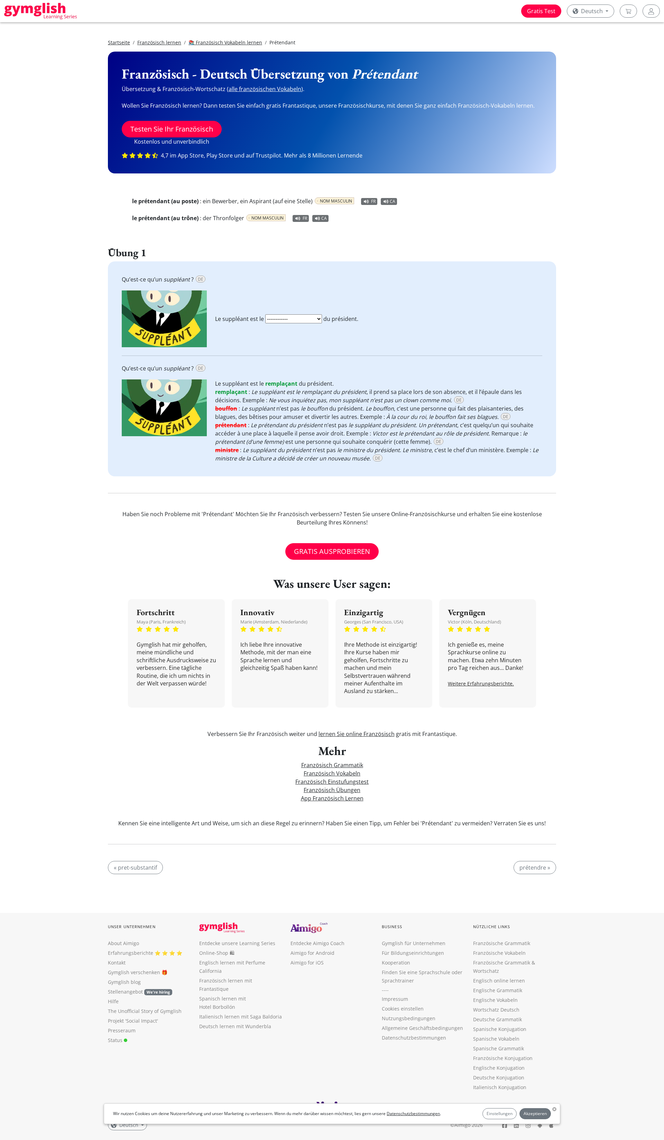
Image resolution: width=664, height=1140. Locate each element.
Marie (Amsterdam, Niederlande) (273, 622)
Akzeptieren (535, 1113)
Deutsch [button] (592, 11)
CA (392, 201)
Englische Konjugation (499, 1068)
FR (373, 201)
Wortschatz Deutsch (496, 1009)
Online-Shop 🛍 (216, 953)
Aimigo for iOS (307, 962)
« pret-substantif (135, 867)
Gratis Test (541, 11)
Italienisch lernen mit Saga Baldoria (240, 1016)
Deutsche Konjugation (498, 1077)
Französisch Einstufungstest (332, 782)
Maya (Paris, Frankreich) (161, 622)
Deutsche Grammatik (497, 1019)
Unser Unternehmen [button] (132, 926)
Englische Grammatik (497, 990)
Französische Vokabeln (499, 953)
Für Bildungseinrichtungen (413, 953)
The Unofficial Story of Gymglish (145, 1011)
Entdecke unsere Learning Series (237, 943)
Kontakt (117, 962)
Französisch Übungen (332, 790)
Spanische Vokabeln (496, 1038)
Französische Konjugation (503, 1058)
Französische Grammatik (501, 943)
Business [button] (392, 926)
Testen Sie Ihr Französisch (171, 129)
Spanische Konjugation (499, 1029)
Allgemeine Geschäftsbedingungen (422, 1028)
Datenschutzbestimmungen (413, 1113)
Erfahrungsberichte (130, 953)
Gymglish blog (124, 982)
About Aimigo (123, 943)
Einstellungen (500, 1113)
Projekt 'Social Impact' (133, 1020)
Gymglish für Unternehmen (413, 943)
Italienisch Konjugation (499, 1087)
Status (116, 1040)
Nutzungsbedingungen (408, 1018)
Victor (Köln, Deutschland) (474, 622)
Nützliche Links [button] (491, 926)
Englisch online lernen (499, 980)
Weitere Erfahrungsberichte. (481, 683)
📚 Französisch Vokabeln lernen (225, 42)
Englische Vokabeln (495, 1000)
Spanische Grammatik (498, 1048)
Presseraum (122, 1030)
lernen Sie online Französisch (357, 734)
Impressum (395, 999)
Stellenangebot (139, 991)
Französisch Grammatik (332, 765)
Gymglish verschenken (134, 972)
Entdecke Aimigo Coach (317, 943)
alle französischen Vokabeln (265, 89)
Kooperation (396, 962)
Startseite (119, 42)
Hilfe (113, 1001)
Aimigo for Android (312, 953)
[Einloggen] (651, 11)
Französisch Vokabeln (332, 773)
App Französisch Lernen (332, 798)
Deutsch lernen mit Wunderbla (235, 1026)
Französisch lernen (159, 42)
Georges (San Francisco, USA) (373, 622)
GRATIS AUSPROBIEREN (332, 551)
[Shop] (628, 11)
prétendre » (534, 867)
